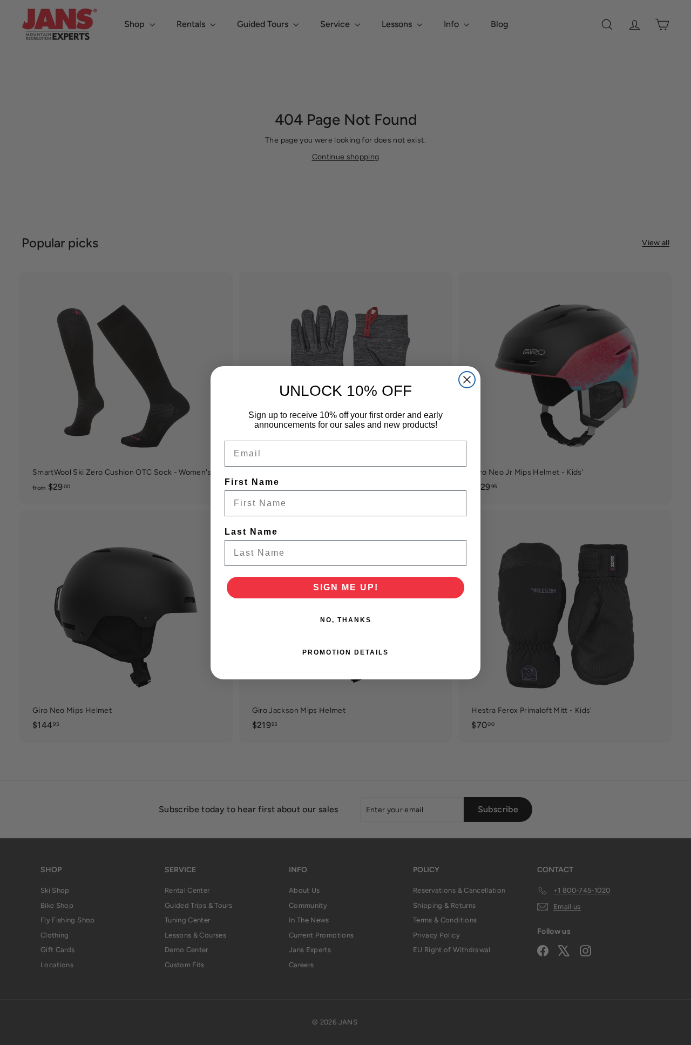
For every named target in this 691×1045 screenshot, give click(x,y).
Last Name (251, 531)
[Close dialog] (467, 380)
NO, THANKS (345, 620)
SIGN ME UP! (345, 587)
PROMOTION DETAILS (345, 652)
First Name (252, 482)
